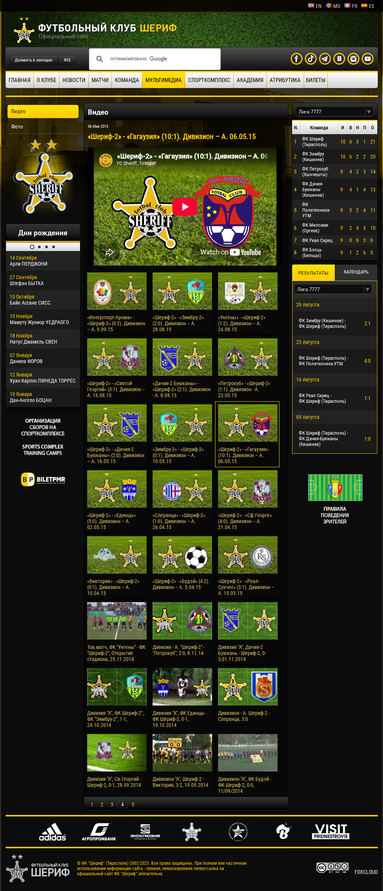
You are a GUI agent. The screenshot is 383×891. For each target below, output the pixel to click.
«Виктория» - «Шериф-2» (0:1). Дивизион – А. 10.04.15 (113, 587)
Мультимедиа (163, 80)
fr (354, 6)
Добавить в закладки (33, 60)
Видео (18, 111)
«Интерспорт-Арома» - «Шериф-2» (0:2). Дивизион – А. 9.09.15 (116, 323)
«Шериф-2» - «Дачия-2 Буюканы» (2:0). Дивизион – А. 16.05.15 (115, 455)
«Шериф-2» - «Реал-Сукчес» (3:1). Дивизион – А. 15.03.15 (246, 587)
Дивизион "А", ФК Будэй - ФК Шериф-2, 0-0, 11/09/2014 (244, 785)
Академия (250, 80)
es (371, 6)
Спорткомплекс (209, 80)
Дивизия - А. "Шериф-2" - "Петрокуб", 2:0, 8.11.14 (179, 650)
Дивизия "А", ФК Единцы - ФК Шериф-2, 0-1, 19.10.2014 (180, 719)
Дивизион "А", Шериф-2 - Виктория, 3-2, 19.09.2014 (180, 782)
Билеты (315, 80)
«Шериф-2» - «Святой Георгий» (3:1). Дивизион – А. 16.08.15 (116, 389)
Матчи (100, 80)
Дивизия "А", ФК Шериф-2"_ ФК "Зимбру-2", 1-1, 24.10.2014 (116, 719)
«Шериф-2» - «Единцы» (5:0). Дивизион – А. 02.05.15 (111, 521)
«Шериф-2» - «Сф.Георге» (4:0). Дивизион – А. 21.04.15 (245, 521)
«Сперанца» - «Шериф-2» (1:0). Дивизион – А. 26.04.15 (179, 521)
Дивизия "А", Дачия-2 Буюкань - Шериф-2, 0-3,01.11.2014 (242, 653)
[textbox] (330, 112)
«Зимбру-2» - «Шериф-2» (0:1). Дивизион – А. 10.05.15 (178, 455)
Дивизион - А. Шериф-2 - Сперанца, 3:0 (244, 716)
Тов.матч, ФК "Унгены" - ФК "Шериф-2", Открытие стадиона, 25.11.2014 (116, 653)
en (319, 6)
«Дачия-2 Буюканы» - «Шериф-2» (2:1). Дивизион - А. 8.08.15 (182, 389)
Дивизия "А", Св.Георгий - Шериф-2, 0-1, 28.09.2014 (114, 782)
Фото (17, 126)
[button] (369, 112)
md (336, 6)
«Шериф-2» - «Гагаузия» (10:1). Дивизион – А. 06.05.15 (243, 455)
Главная (19, 80)
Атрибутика (285, 80)
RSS (67, 60)
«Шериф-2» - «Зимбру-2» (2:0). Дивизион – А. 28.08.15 (178, 323)
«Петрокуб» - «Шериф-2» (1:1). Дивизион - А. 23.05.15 (244, 389)
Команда (127, 80)
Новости (73, 80)
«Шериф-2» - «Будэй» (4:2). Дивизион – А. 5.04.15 (181, 584)
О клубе (46, 80)
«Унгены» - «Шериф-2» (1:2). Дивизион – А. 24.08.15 (242, 323)
